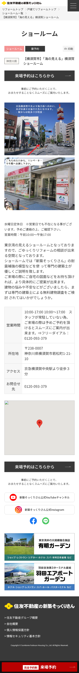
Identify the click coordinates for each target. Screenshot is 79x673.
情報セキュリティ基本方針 (22, 636)
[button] (39, 423)
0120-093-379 (35, 386)
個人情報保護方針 (16, 630)
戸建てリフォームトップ (41, 9)
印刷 (70, 49)
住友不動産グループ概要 (21, 617)
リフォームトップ (12, 9)
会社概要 (11, 624)
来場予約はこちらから (34, 75)
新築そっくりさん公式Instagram (44, 509)
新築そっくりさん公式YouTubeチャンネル (45, 497)
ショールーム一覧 (12, 13)
